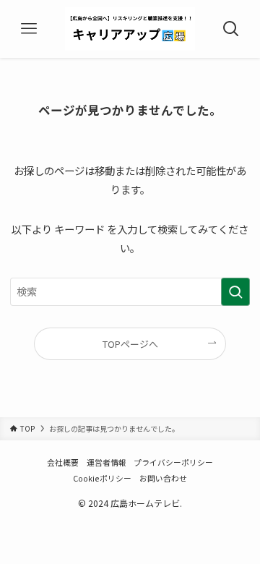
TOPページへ (130, 344)
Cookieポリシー (102, 478)
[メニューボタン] (29, 29)
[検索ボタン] (231, 29)
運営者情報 (106, 462)
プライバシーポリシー (173, 462)
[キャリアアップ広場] (129, 29)
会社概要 (63, 462)
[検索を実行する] (235, 292)
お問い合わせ (163, 478)
